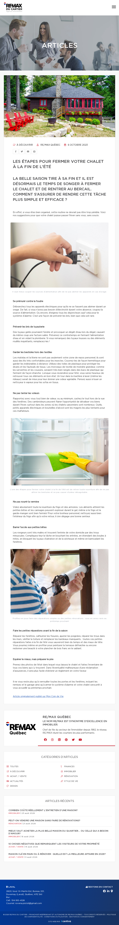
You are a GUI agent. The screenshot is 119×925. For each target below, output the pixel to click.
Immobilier (70, 772)
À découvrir (24, 145)
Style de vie (71, 781)
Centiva (66, 921)
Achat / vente (17, 776)
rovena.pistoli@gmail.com (28, 903)
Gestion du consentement (82, 917)
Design (13, 786)
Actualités (16, 781)
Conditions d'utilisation (56, 917)
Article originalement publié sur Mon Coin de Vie (38, 696)
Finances (69, 767)
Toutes (13, 767)
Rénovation (71, 776)
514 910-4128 (18, 900)
